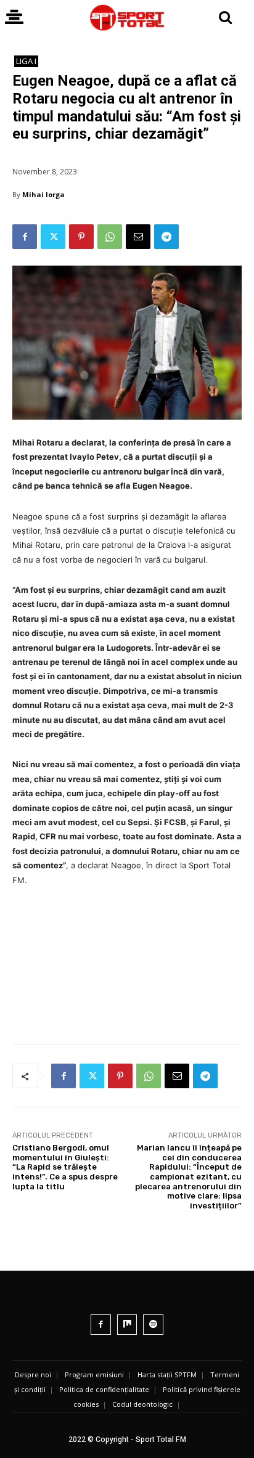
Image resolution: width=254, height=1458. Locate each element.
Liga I (26, 61)
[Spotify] (153, 1324)
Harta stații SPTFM (167, 1374)
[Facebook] (24, 236)
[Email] (138, 236)
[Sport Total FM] (126, 17)
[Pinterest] (81, 236)
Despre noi (33, 1374)
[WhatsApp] (109, 236)
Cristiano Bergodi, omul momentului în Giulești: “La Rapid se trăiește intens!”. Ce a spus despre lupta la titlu (65, 1167)
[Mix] (127, 1324)
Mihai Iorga (43, 194)
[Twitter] (53, 236)
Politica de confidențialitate (104, 1389)
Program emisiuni (94, 1374)
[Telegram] (166, 236)
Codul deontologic (142, 1404)
